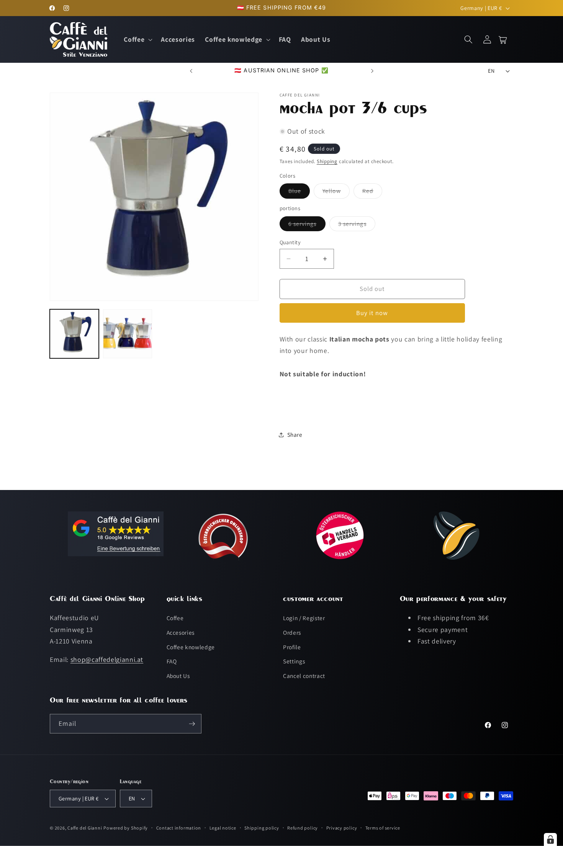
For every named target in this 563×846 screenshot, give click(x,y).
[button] (137, 39)
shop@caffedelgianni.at (107, 659)
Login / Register (304, 618)
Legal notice (222, 828)
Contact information (178, 828)
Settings (294, 661)
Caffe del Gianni (84, 828)
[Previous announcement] (191, 71)
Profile (292, 647)
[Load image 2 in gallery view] (127, 334)
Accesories (181, 632)
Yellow (336, 193)
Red (372, 193)
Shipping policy (261, 828)
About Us (178, 675)
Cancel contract (304, 675)
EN (491, 70)
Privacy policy (341, 828)
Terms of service (382, 828)
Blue (299, 193)
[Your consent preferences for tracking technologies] (550, 839)
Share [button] (295, 434)
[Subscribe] (192, 724)
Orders (292, 632)
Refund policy (302, 828)
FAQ (172, 661)
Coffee (175, 618)
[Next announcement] (372, 71)
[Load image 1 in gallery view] (74, 334)
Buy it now (372, 313)
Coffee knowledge (191, 647)
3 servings (356, 225)
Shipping (327, 161)
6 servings (307, 225)
